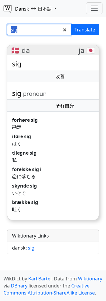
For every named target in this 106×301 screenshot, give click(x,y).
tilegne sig (24, 153)
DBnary (19, 285)
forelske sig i (27, 169)
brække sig (25, 202)
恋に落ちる (24, 176)
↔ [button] (33, 8)
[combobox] (39, 29)
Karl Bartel (40, 278)
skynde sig (24, 186)
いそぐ (19, 193)
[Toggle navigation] (94, 8)
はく (16, 143)
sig (31, 248)
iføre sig (21, 136)
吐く (16, 209)
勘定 (16, 127)
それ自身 (64, 105)
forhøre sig (25, 120)
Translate (84, 29)
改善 (60, 76)
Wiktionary (90, 278)
